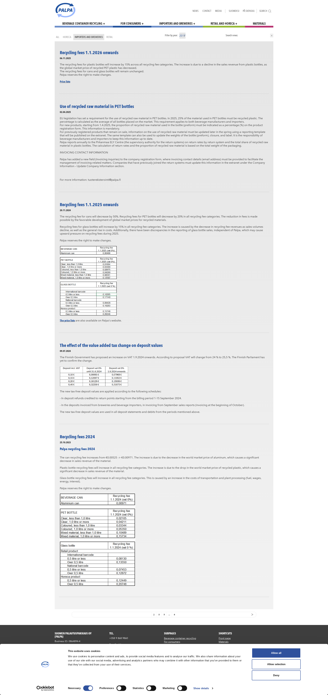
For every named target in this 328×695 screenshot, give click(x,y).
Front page (225, 638)
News (196, 10)
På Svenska (248, 10)
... (169, 614)
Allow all (276, 652)
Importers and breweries (176, 23)
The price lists (67, 320)
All (57, 37)
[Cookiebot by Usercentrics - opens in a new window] (45, 688)
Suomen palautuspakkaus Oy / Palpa (65, 10)
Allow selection (276, 664)
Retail (109, 37)
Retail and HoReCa (223, 23)
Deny (276, 675)
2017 (182, 35)
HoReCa (67, 37)
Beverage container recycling (82, 23)
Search (263, 10)
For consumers (131, 23)
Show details (201, 688)
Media (218, 10)
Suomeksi (234, 10)
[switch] (121, 688)
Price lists (65, 81)
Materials (259, 23)
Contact (206, 10)
